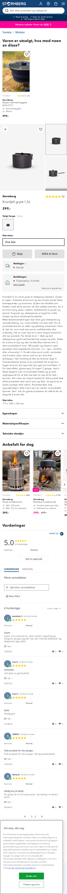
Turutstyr (7, 32)
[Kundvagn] (56, 3)
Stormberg (9, 196)
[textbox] (62, 609)
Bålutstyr (20, 32)
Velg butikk (19, 284)
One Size (10, 242)
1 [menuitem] (31, 816)
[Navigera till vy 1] (56, 139)
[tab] (33, 559)
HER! (46, 24)
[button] (9, 646)
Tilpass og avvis (31, 884)
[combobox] (54, 608)
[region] (31, 857)
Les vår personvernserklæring (22, 868)
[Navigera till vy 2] (56, 171)
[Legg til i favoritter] (27, 54)
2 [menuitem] (35, 816)
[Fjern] (60, 10)
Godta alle (31, 876)
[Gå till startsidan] (14, 4)
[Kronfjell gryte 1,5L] (8, 224)
